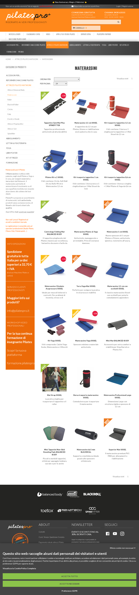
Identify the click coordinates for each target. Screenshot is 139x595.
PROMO (21, 51)
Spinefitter (11, 133)
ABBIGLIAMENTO (75, 45)
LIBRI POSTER (113, 45)
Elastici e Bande (13, 119)
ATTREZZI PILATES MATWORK (57, 45)
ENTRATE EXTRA (86, 34)
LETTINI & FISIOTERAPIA (91, 45)
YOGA (104, 45)
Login (118, 6)
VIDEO (48, 34)
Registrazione (127, 6)
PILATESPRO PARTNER (104, 34)
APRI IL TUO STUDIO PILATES (65, 34)
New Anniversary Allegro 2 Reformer (69, 2)
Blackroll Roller (13, 104)
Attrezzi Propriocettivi (15, 124)
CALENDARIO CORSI (33, 34)
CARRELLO (81, 28)
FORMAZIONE (11, 51)
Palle (9, 114)
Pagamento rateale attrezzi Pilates (51, 542)
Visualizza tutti (122, 78)
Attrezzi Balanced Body (16, 90)
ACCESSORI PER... (13, 45)
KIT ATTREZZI (124, 45)
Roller (9, 100)
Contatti (42, 532)
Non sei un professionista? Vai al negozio (22, 6)
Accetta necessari (69, 584)
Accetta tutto (69, 576)
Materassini (12, 95)
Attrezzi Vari (12, 129)
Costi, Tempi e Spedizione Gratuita (51, 537)
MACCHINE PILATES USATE (17, 39)
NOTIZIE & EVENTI (14, 34)
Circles (10, 109)
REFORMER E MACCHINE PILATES (33, 45)
